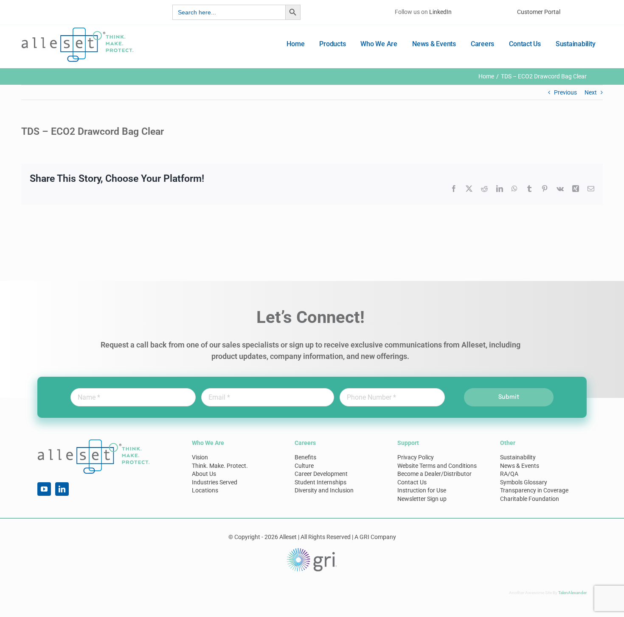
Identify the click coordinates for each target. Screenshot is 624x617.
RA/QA (509, 473)
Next (591, 92)
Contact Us (412, 482)
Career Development (321, 473)
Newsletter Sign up (422, 498)
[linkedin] (62, 489)
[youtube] (44, 489)
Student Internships (320, 482)
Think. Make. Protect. (220, 465)
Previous (565, 92)
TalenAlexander (572, 592)
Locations (205, 490)
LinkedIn (440, 11)
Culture (304, 465)
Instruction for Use (421, 490)
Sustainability (518, 457)
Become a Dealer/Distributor (434, 473)
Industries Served (214, 482)
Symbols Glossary (523, 482)
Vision (200, 457)
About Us (204, 473)
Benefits (305, 457)
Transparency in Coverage (534, 490)
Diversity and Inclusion (324, 490)
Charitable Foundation (529, 498)
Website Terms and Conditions (437, 465)
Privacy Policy (415, 457)
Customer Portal (538, 11)
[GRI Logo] (312, 550)
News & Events (519, 465)
